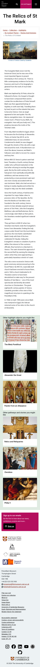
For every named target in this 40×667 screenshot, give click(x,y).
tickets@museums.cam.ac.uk (15, 587)
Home (5, 30)
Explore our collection (9, 595)
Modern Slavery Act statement (11, 612)
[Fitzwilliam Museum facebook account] (14, 646)
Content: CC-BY (6, 632)
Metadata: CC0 (6, 634)
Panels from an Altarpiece (15, 406)
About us (4, 598)
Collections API (7, 627)
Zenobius (8, 472)
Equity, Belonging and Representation (14, 609)
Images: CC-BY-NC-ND (9, 636)
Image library (6, 602)
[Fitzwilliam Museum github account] (20, 652)
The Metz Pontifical (12, 344)
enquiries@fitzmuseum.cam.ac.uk (16, 584)
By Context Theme (12, 33)
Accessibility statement (9, 618)
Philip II (7, 503)
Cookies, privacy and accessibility (13, 620)
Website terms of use (9, 625)
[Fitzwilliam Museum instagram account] (7, 646)
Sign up (11, 526)
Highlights (22, 30)
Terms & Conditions (8, 629)
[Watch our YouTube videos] (26, 646)
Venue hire (5, 600)
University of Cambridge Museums (13, 607)
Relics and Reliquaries (13, 442)
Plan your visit (6, 593)
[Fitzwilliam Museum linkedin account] (20, 646)
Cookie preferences (8, 622)
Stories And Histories (28, 33)
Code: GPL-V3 (6, 639)
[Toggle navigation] (36, 4)
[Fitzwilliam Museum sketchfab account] (33, 646)
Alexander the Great (12, 375)
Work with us (6, 605)
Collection (13, 30)
